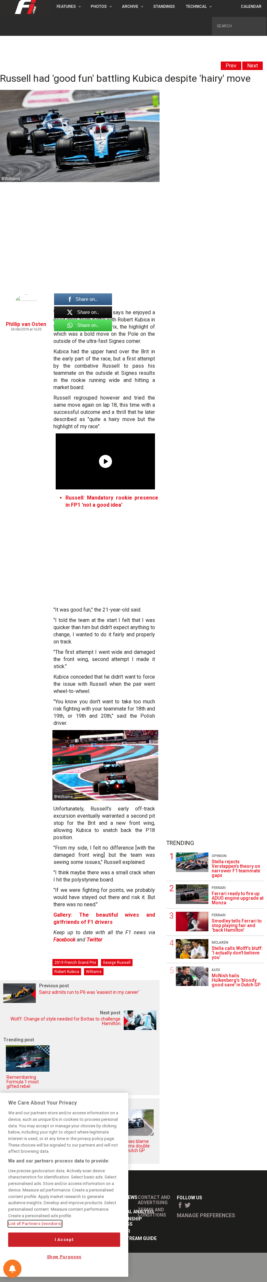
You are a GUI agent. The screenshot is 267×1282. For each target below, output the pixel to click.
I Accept (64, 1239)
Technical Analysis (130, 1211)
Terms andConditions (152, 1212)
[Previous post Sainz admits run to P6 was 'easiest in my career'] (79, 1001)
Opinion (219, 856)
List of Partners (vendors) (35, 1223)
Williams (94, 971)
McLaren (220, 942)
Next (252, 66)
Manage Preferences (206, 1215)
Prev (231, 66)
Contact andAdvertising (154, 1200)
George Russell (117, 962)
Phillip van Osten (26, 324)
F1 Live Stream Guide (131, 1238)
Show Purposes (64, 1256)
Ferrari (219, 888)
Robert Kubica (66, 971)
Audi (216, 970)
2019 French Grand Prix (75, 962)
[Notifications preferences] (12, 1269)
